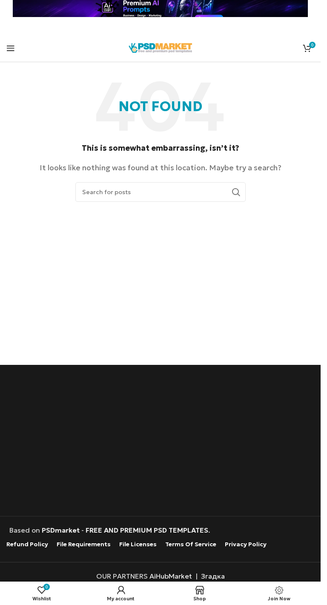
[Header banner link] (160, 8)
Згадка (213, 576)
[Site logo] (160, 47)
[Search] (236, 192)
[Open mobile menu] (10, 48)
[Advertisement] (162, 441)
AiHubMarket (170, 576)
